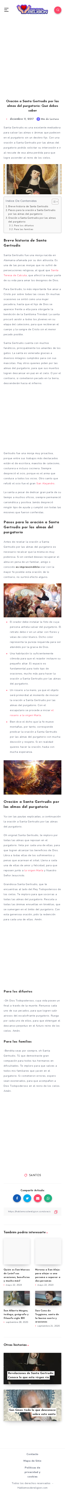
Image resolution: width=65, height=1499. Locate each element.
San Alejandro (45, 483)
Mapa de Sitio (32, 1461)
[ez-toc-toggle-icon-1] (53, 202)
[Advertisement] (32, 63)
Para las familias (23, 229)
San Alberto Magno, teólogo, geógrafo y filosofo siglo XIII (16, 1314)
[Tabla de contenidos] (55, 202)
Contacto (32, 1454)
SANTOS (35, 1175)
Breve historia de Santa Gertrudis (28, 206)
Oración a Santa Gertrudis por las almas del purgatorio (32, 219)
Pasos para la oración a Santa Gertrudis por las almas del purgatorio (31, 212)
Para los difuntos (24, 225)
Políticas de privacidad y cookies (32, 1472)
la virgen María (33, 870)
